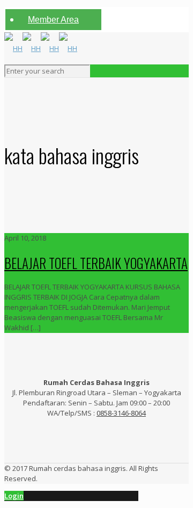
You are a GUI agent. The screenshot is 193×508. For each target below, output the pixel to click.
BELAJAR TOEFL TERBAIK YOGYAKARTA (96, 263)
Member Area (53, 19)
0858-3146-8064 (121, 413)
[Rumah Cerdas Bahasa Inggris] (40, 48)
